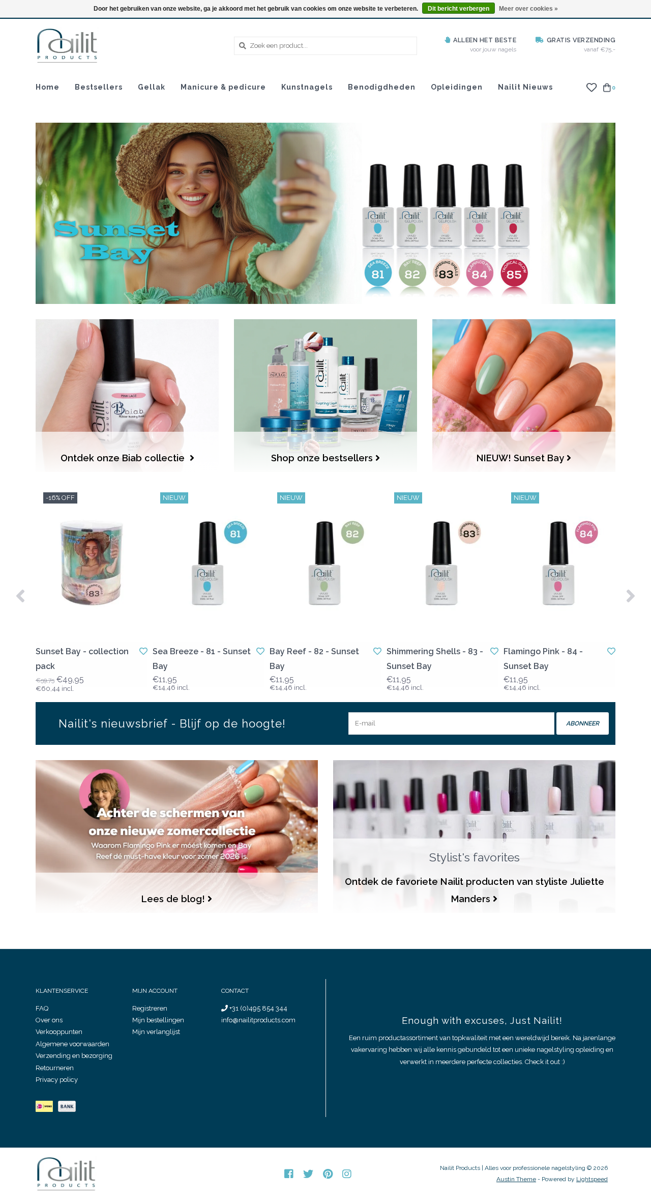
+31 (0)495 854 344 (257, 1008)
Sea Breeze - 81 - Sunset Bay (202, 659)
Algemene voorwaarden (72, 1044)
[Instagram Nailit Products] (347, 1174)
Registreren (149, 1008)
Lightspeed (592, 1179)
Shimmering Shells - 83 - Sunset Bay (435, 659)
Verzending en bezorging (74, 1055)
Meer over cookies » (528, 8)
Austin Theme (516, 1179)
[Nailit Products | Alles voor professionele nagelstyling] (127, 45)
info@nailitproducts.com (258, 1020)
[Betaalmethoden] (47, 1108)
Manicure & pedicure (223, 87)
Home (48, 87)
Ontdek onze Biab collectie (124, 458)
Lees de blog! (173, 899)
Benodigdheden (382, 87)
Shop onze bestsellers (322, 458)
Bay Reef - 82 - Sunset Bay (314, 659)
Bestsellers (99, 87)
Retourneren (55, 1068)
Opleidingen (457, 87)
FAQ (42, 1008)
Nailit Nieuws (525, 87)
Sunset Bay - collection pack (82, 659)
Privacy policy (57, 1079)
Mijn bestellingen (158, 1020)
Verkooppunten (59, 1032)
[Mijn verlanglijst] (591, 87)
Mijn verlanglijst (156, 1032)
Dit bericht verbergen (458, 8)
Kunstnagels (307, 87)
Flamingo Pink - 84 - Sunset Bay (543, 659)
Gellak (151, 87)
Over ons (49, 1020)
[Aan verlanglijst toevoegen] (143, 651)
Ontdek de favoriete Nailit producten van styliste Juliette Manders (474, 890)
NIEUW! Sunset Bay (520, 458)
